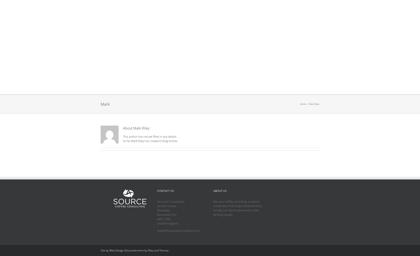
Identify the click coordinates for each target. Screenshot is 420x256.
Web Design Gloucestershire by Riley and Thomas (139, 250)
